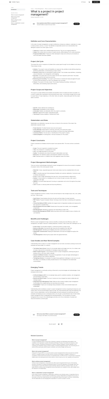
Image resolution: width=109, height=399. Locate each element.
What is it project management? (17, 14)
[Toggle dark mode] (89, 2)
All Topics (83, 2)
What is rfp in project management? (15, 17)
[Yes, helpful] (58, 324)
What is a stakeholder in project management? (17, 23)
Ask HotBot (96, 2)
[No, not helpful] (61, 324)
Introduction (13, 9)
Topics (32, 8)
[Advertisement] (56, 33)
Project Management (39, 8)
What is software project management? (16, 20)
